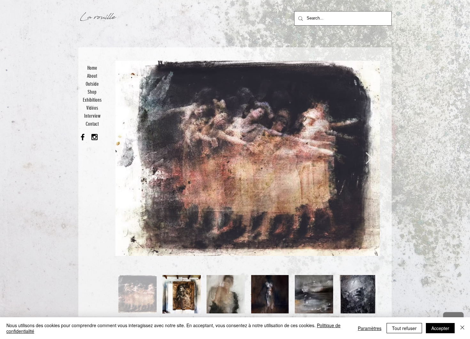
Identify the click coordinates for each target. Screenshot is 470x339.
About (92, 76)
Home (92, 68)
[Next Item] (368, 158)
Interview (92, 116)
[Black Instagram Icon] (94, 137)
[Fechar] (462, 328)
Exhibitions (92, 100)
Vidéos (92, 108)
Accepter (440, 328)
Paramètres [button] (369, 328)
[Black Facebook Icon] (82, 137)
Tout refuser (404, 328)
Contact (92, 124)
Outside (92, 84)
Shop (92, 92)
